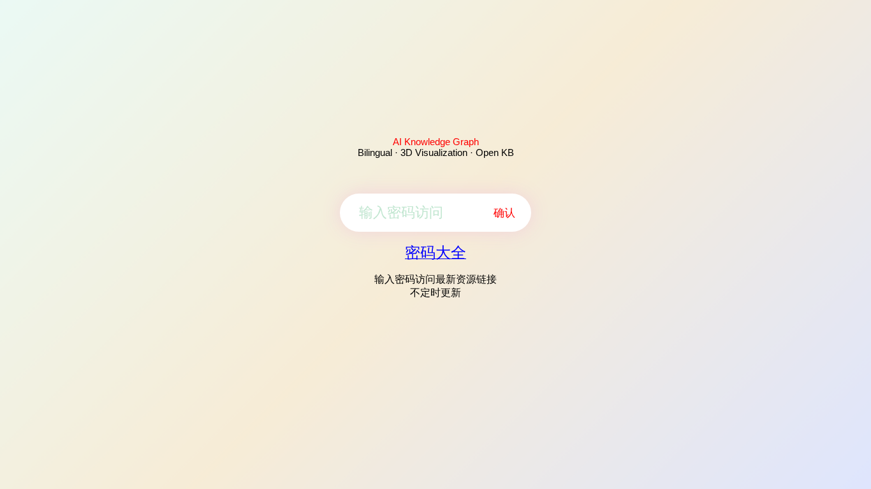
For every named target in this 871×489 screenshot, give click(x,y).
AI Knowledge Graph (436, 141)
